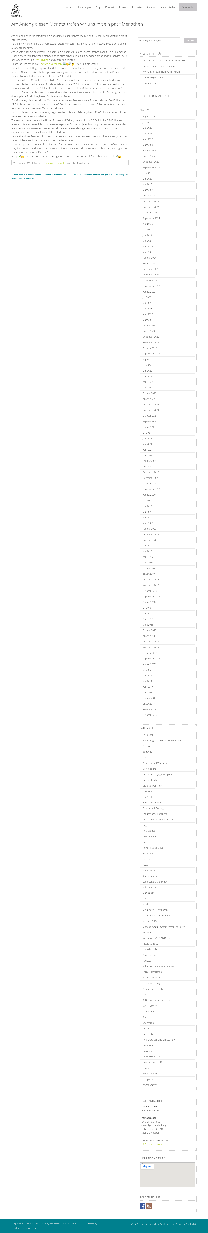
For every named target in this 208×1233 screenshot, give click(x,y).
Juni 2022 (147, 370)
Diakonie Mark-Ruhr (153, 785)
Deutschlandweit (151, 779)
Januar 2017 (149, 703)
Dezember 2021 (151, 404)
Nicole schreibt (150, 943)
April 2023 (148, 314)
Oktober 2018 (150, 590)
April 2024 (148, 246)
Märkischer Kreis (151, 887)
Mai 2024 (147, 240)
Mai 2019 (147, 551)
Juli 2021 (147, 432)
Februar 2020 (149, 528)
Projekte (137, 7)
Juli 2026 (147, 122)
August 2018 (149, 602)
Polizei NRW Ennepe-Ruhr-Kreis (158, 966)
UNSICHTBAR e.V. (151, 1056)
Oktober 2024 (150, 212)
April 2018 (148, 619)
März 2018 (148, 624)
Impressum (18, 1223)
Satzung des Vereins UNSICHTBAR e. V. (59, 1223)
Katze (145, 864)
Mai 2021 (147, 444)
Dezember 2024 (151, 201)
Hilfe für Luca (149, 836)
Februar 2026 (149, 150)
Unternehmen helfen (153, 1062)
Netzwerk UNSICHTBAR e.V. (157, 938)
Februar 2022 (149, 393)
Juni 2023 (147, 302)
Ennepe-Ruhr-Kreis (152, 802)
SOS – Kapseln (150, 1005)
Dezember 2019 (151, 534)
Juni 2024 (147, 235)
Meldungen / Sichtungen (155, 909)
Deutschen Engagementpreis (157, 774)
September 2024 (151, 218)
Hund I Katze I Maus (153, 847)
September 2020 (151, 489)
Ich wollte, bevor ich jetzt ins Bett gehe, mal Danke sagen (100, 174)
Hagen (46, 163)
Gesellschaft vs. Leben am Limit (159, 819)
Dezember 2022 (151, 336)
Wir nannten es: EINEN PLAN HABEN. (161, 71)
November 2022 (151, 342)
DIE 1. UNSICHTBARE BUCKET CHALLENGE (164, 60)
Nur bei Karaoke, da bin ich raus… (159, 65)
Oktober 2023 (150, 280)
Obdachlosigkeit (57, 163)
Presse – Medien (151, 977)
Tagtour (146, 1028)
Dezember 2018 (151, 579)
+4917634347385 (159, 1140)
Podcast (147, 960)
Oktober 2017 (150, 652)
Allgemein (147, 746)
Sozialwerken (149, 1011)
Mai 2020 (147, 511)
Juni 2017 (147, 675)
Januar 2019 (149, 573)
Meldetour (148, 904)
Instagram (148, 853)
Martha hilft (148, 892)
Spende (146, 1017)
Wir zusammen (150, 1073)
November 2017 (151, 647)
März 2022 (148, 387)
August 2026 (149, 116)
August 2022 (149, 359)
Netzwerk (147, 932)
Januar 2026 (149, 156)
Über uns (68, 7)
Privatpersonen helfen (154, 988)
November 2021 (151, 410)
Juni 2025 (147, 178)
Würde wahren (150, 1084)
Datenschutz (32, 1223)
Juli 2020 (147, 500)
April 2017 (148, 686)
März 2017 (148, 692)
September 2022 (151, 353)
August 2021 (149, 427)
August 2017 (149, 664)
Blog (98, 7)
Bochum (147, 757)
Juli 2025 (147, 173)
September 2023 (151, 285)
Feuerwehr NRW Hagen (154, 808)
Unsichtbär (148, 1051)
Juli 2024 (147, 229)
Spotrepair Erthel (151, 83)
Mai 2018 (147, 613)
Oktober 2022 (150, 348)
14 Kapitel (148, 734)
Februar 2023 (149, 325)
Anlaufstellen (168, 7)
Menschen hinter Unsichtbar (157, 915)
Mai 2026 (147, 133)
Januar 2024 (149, 263)
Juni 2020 (147, 506)
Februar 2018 (149, 630)
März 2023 (148, 319)
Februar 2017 (149, 698)
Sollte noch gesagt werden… (157, 1000)
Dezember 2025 (151, 161)
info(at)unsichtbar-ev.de (153, 1144)
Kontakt (109, 7)
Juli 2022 (147, 364)
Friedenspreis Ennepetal (155, 813)
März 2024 (148, 252)
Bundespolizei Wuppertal (155, 763)
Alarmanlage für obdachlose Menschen (162, 740)
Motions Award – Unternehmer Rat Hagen (164, 926)
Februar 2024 (149, 257)
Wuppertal (148, 1079)
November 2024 (151, 206)
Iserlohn (147, 859)
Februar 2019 (149, 568)
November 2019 (151, 540)
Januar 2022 (149, 398)
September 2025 (151, 167)
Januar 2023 (149, 331)
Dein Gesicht (149, 768)
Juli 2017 (147, 669)
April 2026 (148, 139)
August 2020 (149, 494)
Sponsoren (148, 1022)
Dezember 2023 (151, 268)
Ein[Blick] (147, 797)
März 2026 (148, 144)
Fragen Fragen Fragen (153, 77)
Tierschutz (148, 1034)
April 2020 (148, 517)
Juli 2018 (147, 607)
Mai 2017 (147, 681)
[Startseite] (15, 8)
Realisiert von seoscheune (24, 1228)
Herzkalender (149, 830)
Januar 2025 (149, 195)
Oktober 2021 (150, 415)
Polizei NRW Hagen (152, 971)
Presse (122, 7)
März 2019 (148, 562)
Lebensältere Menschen (155, 881)
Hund (145, 842)
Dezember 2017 (151, 641)
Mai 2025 (147, 184)
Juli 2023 (147, 297)
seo (144, 994)
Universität (148, 1045)
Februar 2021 (149, 460)
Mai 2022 (147, 376)
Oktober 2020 (150, 483)
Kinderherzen (149, 870)
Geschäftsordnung (89, 1223)
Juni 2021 (147, 438)
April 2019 (148, 556)
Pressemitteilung (151, 983)
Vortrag (146, 1067)
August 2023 (149, 291)
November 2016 (151, 709)
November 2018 (151, 585)
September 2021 (151, 421)
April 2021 (148, 449)
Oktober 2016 (150, 714)
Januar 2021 (149, 466)
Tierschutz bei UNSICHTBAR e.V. (159, 1039)
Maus (145, 898)
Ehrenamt (148, 791)
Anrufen (189, 7)
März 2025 (148, 189)
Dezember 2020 (151, 472)
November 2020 (151, 477)
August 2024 (149, 223)
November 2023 (151, 274)
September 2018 (151, 596)
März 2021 (148, 455)
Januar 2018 (149, 635)
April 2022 (148, 381)
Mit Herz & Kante (151, 921)
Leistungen (84, 7)
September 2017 (151, 658)
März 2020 (148, 523)
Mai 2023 (147, 308)
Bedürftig (147, 751)
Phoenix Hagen (150, 955)
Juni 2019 (147, 545)
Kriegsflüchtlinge (151, 876)
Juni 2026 (147, 127)
